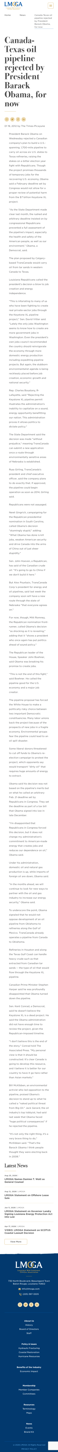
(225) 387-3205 (31, 1294)
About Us (29, 1321)
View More (15, 1242)
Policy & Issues (29, 1344)
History (29, 1325)
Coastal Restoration (29, 1352)
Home (8, 15)
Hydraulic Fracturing (29, 1348)
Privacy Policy (29, 1449)
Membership (29, 1385)
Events (29, 1428)
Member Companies (29, 1390)
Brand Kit (29, 1432)
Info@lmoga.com (31, 1289)
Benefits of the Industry (29, 1367)
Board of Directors (29, 1329)
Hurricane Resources (29, 1356)
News (22, 15)
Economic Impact (29, 1371)
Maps (29, 1413)
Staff (29, 1333)
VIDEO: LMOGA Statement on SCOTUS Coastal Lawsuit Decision (28, 1231)
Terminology (29, 1409)
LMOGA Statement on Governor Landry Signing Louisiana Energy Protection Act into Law (28, 1214)
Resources (29, 1405)
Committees (29, 1394)
